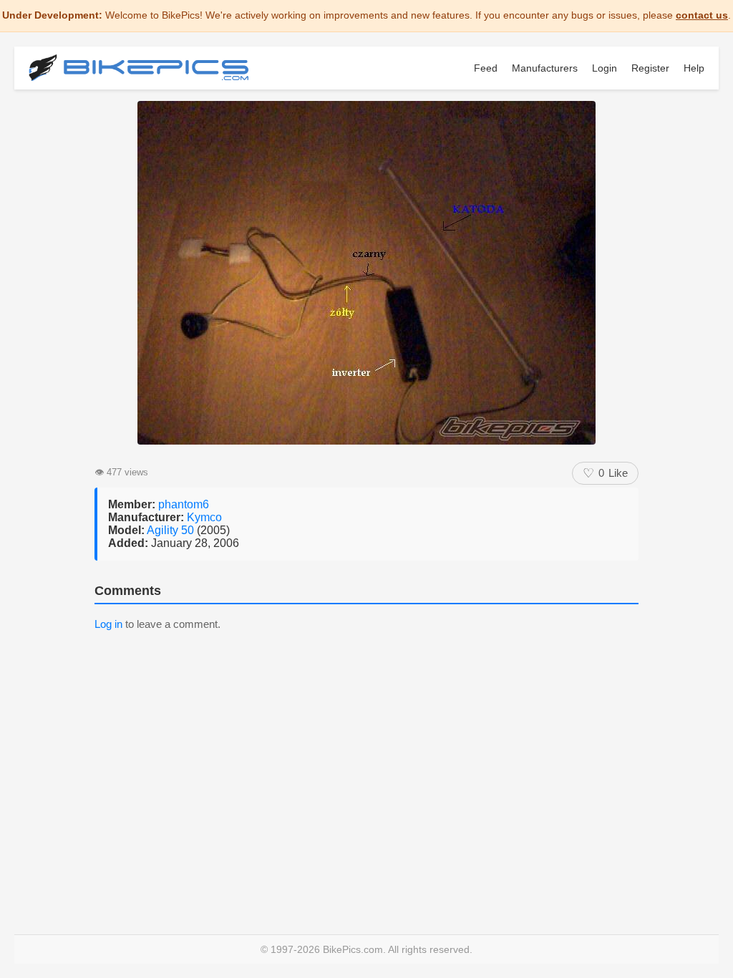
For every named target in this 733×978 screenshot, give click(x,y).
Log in (108, 624)
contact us (702, 15)
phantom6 (183, 504)
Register (650, 68)
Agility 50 (172, 530)
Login (604, 68)
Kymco (204, 517)
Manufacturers (545, 68)
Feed (485, 68)
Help (694, 68)
